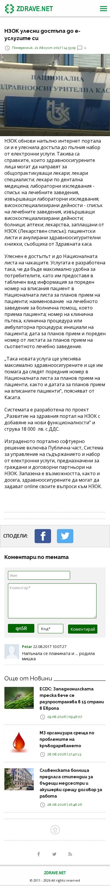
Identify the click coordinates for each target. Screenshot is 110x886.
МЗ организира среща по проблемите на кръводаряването (67, 739)
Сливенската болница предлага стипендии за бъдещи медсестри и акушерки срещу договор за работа (71, 783)
